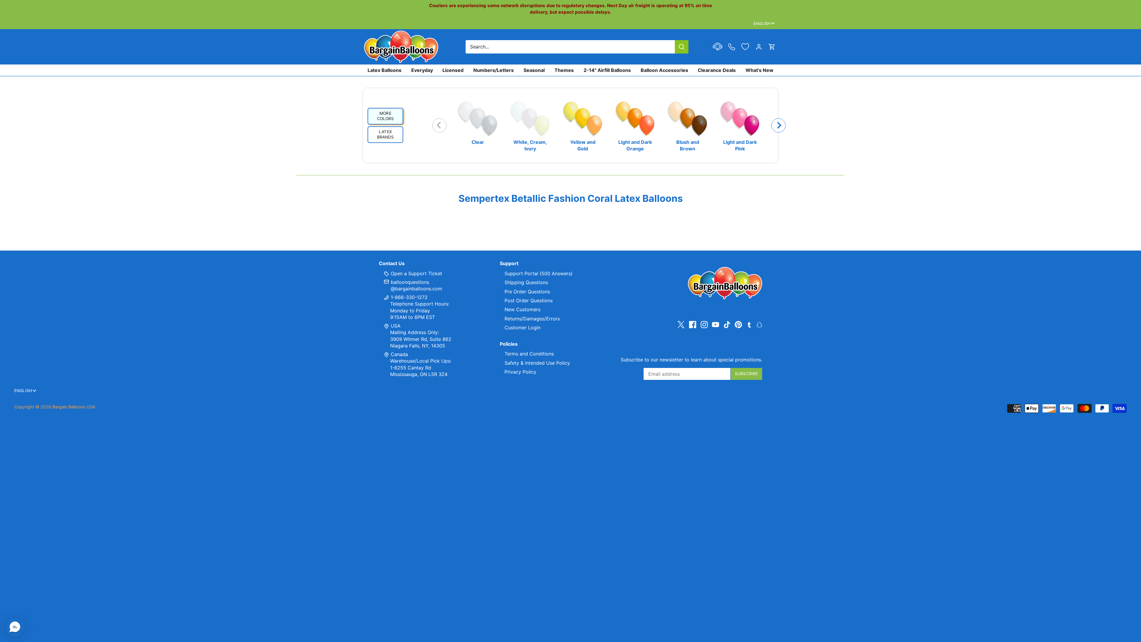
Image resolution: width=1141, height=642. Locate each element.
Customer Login (522, 328)
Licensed (453, 70)
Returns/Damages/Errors (532, 319)
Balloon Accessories (664, 70)
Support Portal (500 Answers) (539, 273)
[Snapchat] (759, 324)
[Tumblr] (749, 324)
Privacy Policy (520, 372)
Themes (564, 70)
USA (396, 326)
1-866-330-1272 (408, 297)
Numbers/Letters (493, 70)
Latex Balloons (384, 70)
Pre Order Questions (527, 292)
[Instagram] (704, 324)
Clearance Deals (717, 70)
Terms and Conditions (529, 354)
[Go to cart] (772, 47)
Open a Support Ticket (415, 273)
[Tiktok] (727, 324)
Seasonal (534, 70)
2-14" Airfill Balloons (607, 70)
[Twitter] (681, 324)
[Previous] (439, 125)
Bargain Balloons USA (73, 406)
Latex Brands (385, 134)
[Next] (778, 125)
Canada (399, 354)
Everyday (422, 70)
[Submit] (681, 47)
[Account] (758, 47)
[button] (15, 627)
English (762, 23)
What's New (759, 70)
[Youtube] (715, 324)
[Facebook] (692, 324)
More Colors (385, 116)
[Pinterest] (738, 324)
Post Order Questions (529, 300)
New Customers (522, 309)
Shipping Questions (526, 282)
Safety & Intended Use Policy (537, 363)
